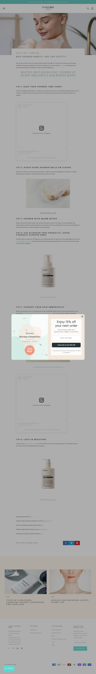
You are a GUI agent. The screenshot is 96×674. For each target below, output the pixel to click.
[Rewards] (9, 668)
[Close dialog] (82, 316)
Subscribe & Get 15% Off (66, 345)
